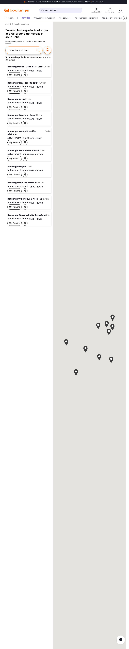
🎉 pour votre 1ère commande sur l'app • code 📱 (63, 2)
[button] (125, 18)
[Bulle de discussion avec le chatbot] (121, 640)
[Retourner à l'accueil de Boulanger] (17, 10)
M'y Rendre (15, 75)
